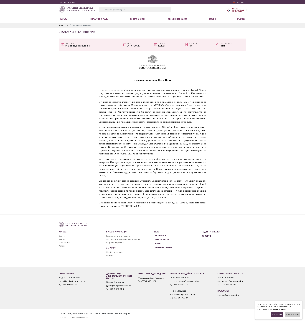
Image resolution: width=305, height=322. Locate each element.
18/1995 (162, 46)
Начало (61, 25)
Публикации (160, 235)
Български (239, 2)
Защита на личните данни (118, 236)
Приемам (277, 315)
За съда (63, 19)
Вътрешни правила (115, 243)
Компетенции (65, 243)
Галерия (157, 243)
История (62, 246)
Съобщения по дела (177, 19)
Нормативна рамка (99, 19)
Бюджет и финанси (211, 232)
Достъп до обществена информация (123, 239)
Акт (68, 25)
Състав (62, 236)
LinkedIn (72, 2)
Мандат (62, 239)
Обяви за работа (161, 239)
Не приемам (292, 315)
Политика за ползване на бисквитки (73, 317)
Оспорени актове (138, 19)
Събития (241, 19)
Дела (156, 232)
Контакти (63, 2)
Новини (212, 19)
